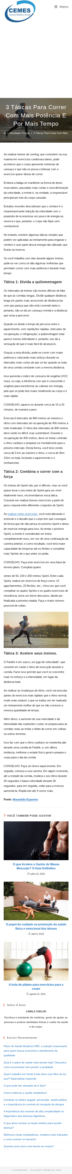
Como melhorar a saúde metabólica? (25, 1092)
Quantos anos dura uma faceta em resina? (29, 1146)
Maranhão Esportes (25, 799)
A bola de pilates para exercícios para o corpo (36, 986)
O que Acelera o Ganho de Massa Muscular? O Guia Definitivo (36, 866)
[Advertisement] (36, 60)
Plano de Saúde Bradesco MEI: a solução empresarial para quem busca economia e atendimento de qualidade (35, 1051)
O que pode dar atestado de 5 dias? (25, 1085)
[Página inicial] (5, 133)
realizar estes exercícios (22, 513)
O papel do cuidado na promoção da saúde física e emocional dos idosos (36, 926)
